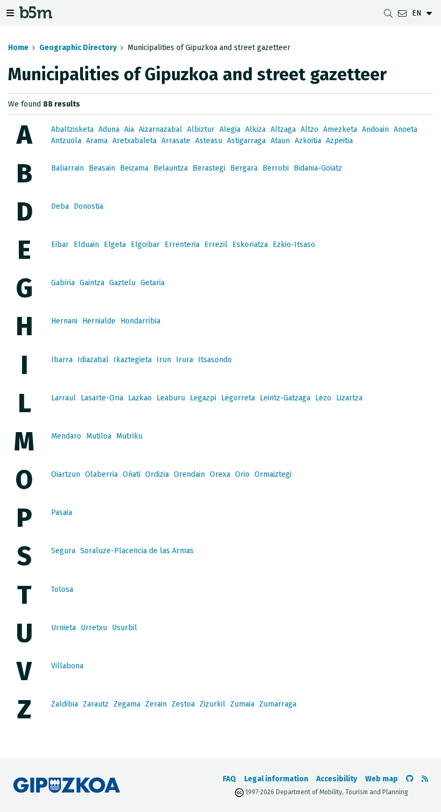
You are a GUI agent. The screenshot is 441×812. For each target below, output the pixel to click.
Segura (63, 550)
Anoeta (405, 129)
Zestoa (183, 704)
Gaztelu (122, 282)
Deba (60, 206)
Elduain (86, 244)
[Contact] (402, 13)
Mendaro (66, 436)
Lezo (323, 398)
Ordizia (157, 474)
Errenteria (182, 244)
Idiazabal (93, 359)
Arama (97, 140)
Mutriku (129, 436)
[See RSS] (425, 778)
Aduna (108, 129)
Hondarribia (140, 321)
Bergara (244, 168)
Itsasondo (215, 359)
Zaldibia (64, 704)
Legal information (276, 778)
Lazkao (140, 398)
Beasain (102, 168)
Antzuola (66, 140)
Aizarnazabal (160, 129)
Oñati (131, 474)
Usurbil (124, 627)
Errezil (215, 244)
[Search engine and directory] (388, 13)
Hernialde (99, 321)
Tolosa (62, 589)
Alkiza (255, 129)
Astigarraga (246, 140)
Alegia (229, 129)
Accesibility (336, 778)
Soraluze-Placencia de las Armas (137, 550)
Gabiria (63, 282)
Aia (129, 129)
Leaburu (171, 398)
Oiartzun (65, 474)
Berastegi (209, 168)
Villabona (67, 665)
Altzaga (283, 129)
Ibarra (62, 359)
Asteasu (208, 140)
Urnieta (63, 627)
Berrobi (275, 168)
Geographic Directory (78, 47)
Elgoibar (145, 244)
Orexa (220, 474)
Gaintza (92, 282)
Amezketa (340, 129)
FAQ (229, 778)
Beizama (134, 168)
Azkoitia (308, 140)
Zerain (156, 704)
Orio (242, 474)
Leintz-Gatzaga (285, 398)
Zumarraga (277, 704)
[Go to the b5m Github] (410, 778)
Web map (381, 778)
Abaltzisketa (72, 129)
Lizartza (349, 398)
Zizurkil (212, 704)
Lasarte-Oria (102, 398)
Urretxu (94, 627)
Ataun (280, 140)
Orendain (189, 474)
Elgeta (115, 244)
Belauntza (170, 168)
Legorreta (238, 398)
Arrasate (175, 140)
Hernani (64, 321)
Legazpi (203, 398)
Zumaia (242, 704)
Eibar (60, 244)
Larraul (63, 398)
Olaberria (101, 474)
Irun (164, 359)
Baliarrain (67, 168)
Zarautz (96, 704)
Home (18, 47)
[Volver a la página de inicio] (35, 15)
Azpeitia (339, 140)
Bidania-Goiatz (318, 168)
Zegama (126, 704)
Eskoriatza (250, 244)
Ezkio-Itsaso (294, 244)
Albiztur (201, 129)
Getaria (152, 282)
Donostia (88, 206)
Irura (184, 359)
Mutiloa (98, 436)
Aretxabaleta (134, 140)
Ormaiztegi (272, 474)
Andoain (375, 129)
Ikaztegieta (132, 359)
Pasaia (61, 512)
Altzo (309, 129)
